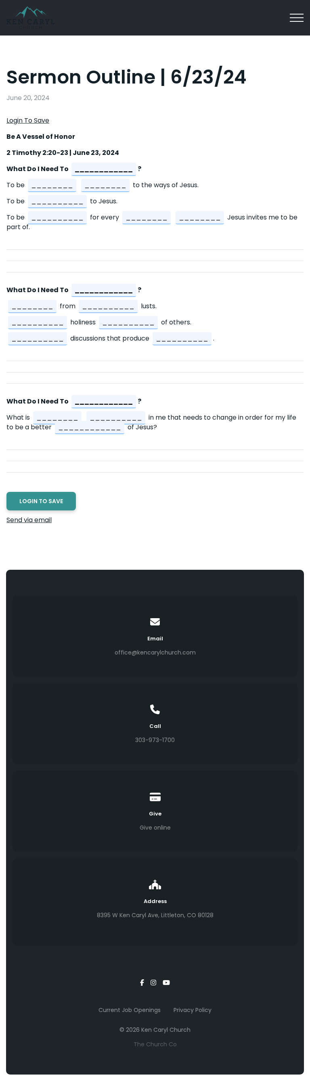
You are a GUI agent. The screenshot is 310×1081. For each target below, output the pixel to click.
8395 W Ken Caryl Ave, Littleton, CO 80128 (155, 915)
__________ (57, 201)
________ (52, 185)
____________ (104, 169)
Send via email (29, 520)
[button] (297, 18)
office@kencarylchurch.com (155, 652)
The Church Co (155, 1044)
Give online (155, 828)
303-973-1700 (155, 740)
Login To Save (27, 120)
